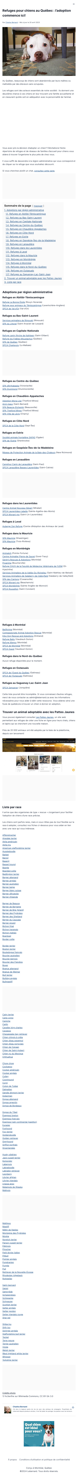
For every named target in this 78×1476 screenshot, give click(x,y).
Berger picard (8, 923)
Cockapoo (7, 1066)
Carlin (5, 1024)
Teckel (5, 1337)
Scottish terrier (9, 1304)
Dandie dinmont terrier (13, 1092)
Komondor (7, 1161)
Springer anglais (10, 1331)
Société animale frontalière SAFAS (18, 437)
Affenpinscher (9, 835)
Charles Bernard (11, 22)
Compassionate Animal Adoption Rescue (21, 633)
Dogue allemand (10, 1099)
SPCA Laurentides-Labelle (15, 511)
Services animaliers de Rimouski (17, 320)
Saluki (5, 1288)
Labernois (7, 1164)
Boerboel (6, 936)
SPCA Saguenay (10, 687)
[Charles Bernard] (8, 1410)
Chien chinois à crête (12, 1037)
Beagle (5, 867)
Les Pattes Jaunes (44, 717)
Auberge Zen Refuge (12, 526)
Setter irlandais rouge (12, 1314)
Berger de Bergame (11, 906)
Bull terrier (7, 975)
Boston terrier (9, 949)
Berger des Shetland (12, 916)
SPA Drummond (9, 389)
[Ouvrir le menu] (74, 4)
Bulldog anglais (9, 978)
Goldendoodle (9, 1135)
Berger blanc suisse (11, 890)
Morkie (5, 1236)
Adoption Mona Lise (12, 401)
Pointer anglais (9, 1259)
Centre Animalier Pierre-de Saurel (18, 556)
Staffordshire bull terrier (13, 1334)
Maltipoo (6, 1223)
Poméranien (8, 1262)
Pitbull (5, 1256)
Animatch (6, 553)
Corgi (5, 1083)
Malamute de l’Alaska (12, 1187)
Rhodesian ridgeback (12, 1275)
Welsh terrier (8, 1350)
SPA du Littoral (9, 323)
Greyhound (7, 1141)
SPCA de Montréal (11, 646)
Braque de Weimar (11, 972)
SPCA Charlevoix (10, 345)
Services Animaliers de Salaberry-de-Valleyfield (25, 576)
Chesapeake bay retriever (14, 1034)
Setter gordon (9, 1311)
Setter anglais (9, 1308)
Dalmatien (7, 1089)
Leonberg (7, 1174)
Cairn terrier (8, 1014)
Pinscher (6, 1249)
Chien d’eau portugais (12, 1044)
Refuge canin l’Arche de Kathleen (18, 335)
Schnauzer (7, 1301)
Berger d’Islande (10, 897)
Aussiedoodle (8, 851)
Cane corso (7, 1018)
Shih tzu (6, 1327)
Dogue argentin (9, 1102)
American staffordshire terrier (16, 848)
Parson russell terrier (12, 1243)
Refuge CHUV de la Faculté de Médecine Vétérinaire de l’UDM (32, 566)
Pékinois (6, 1246)
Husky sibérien (9, 1154)
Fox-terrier (7, 1132)
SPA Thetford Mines (12, 410)
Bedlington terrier (10, 874)
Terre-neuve (8, 1340)
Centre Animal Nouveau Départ (17, 508)
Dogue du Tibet (9, 1112)
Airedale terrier (9, 838)
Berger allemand (10, 877)
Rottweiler (7, 1278)
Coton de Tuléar (10, 1086)
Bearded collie (9, 871)
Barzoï (5, 858)
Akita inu (6, 845)
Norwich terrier (9, 1239)
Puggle (5, 1265)
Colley (5, 1076)
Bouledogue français (12, 952)
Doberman (7, 1096)
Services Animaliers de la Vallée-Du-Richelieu (24, 573)
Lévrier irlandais (10, 1180)
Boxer (5, 965)
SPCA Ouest (8, 649)
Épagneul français (11, 1119)
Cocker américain (10, 1070)
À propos (12, 1459)
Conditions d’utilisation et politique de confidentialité (44, 1459)
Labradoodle (8, 1167)
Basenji (5, 861)
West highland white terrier (15, 1353)
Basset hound (9, 864)
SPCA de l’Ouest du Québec (15, 672)
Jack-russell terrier (11, 1158)
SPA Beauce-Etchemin (13, 407)
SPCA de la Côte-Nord (13, 425)
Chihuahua (7, 1057)
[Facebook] (73, 1407)
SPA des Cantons (10, 579)
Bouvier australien (11, 955)
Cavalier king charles (12, 1027)
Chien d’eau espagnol (12, 1040)
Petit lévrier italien (11, 1252)
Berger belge (8, 887)
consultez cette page (44, 171)
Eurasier (6, 1125)
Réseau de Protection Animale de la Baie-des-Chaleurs (28, 452)
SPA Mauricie (8, 538)
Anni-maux (7, 404)
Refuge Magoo (9, 642)
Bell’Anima (7, 629)
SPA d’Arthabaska (10, 386)
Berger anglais (9, 880)
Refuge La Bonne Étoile (13, 302)
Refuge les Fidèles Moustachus (17, 339)
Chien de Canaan (10, 1047)
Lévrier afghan (9, 1177)
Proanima (6, 563)
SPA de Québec (10, 342)
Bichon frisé (8, 926)
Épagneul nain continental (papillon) (19, 1122)
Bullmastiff (7, 981)
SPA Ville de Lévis (11, 414)
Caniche (6, 1021)
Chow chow (8, 1063)
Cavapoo (6, 1031)
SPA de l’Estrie (9, 440)
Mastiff (5, 1226)
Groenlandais (8, 1148)
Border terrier (8, 946)
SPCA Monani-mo (11, 514)
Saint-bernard (9, 1285)
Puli (4, 1269)
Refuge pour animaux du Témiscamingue (22, 305)
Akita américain (9, 841)
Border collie (8, 939)
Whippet (6, 1357)
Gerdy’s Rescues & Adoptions (16, 559)
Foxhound (7, 1128)
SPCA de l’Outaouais (12, 676)
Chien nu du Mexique (12, 1053)
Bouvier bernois (9, 959)
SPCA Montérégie (11, 586)
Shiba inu (6, 1324)
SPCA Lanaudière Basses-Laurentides (20, 467)
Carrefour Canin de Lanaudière (17, 464)
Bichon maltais (9, 933)
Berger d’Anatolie (10, 893)
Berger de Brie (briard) (13, 910)
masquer (38, 206)
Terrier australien (10, 1344)
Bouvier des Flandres (12, 962)
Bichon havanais (10, 929)
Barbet (5, 854)
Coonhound (8, 1079)
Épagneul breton (10, 1115)
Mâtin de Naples (10, 1230)
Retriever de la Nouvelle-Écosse (17, 1272)
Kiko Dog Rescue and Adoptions (17, 636)
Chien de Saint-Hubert (13, 1050)
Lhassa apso (8, 1184)
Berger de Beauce (11, 903)
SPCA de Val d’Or (10, 308)
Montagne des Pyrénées (14, 1233)
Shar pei (6, 1317)
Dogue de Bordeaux (12, 1105)
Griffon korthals (9, 1145)
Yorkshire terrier (10, 1360)
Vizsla (5, 1347)
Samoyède (7, 1291)
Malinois (6, 1190)
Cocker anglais (9, 1073)
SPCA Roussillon (10, 589)
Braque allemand (10, 968)
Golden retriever (10, 1138)
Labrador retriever (11, 1171)
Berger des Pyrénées (12, 913)
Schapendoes (9, 1295)
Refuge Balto (8, 639)
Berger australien (10, 884)
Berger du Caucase (11, 920)
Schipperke (7, 1298)
